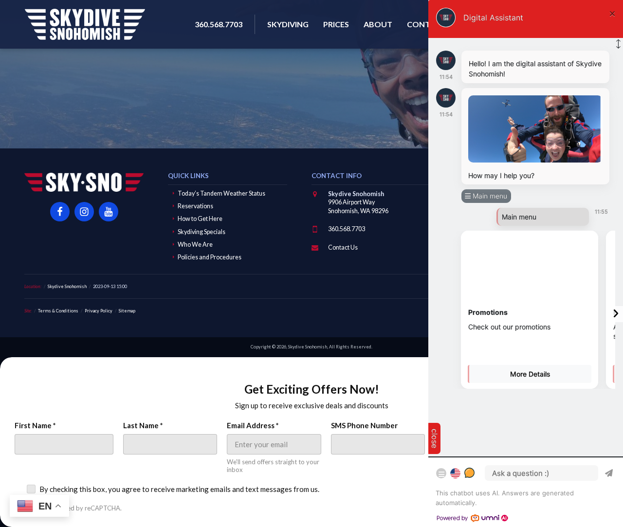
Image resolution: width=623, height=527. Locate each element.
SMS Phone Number (364, 425)
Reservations (195, 206)
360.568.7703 (346, 229)
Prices (336, 24)
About (378, 24)
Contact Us (343, 247)
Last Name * (143, 425)
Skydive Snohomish (84, 24)
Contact (426, 24)
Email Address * (253, 425)
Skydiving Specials (201, 232)
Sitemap (127, 310)
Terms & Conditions (58, 310)
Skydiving (288, 24)
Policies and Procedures (209, 257)
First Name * (35, 425)
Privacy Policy (98, 310)
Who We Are (195, 244)
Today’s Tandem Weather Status (221, 193)
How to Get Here (200, 218)
